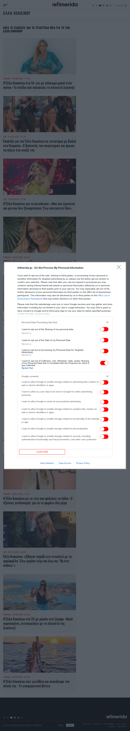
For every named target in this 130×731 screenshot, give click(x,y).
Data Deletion (47, 463)
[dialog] (65, 365)
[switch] (104, 329)
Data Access (65, 463)
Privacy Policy (83, 463)
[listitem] (65, 322)
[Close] (120, 268)
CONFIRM (42, 452)
